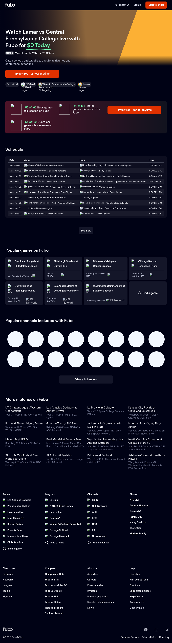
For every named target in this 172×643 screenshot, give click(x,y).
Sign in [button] (137, 5)
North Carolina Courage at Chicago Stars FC (145, 441)
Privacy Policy (149, 637)
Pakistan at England (99, 455)
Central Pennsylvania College (59, 84)
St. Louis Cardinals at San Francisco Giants (21, 457)
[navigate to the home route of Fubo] (10, 5)
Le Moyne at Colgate (100, 407)
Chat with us (137, 607)
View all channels (86, 379)
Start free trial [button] (156, 5)
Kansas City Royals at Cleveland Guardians (141, 409)
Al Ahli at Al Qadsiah (59, 455)
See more (86, 230)
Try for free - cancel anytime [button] (32, 73)
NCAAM (30, 84)
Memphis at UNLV (16, 439)
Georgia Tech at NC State (62, 423)
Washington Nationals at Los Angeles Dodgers (105, 441)
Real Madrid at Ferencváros (63, 439)
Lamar (86, 84)
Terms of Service (130, 637)
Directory (164, 637)
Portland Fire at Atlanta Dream (24, 423)
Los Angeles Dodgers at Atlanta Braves (61, 409)
